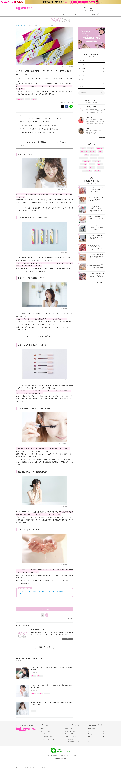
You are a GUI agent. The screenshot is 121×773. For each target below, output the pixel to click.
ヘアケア (81, 75)
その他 (81, 86)
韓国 (86, 154)
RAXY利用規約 (69, 739)
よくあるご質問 (96, 14)
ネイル (81, 79)
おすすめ (91, 148)
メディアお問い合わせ (70, 731)
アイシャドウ (84, 158)
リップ (100, 158)
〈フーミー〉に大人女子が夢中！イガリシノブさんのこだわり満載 (40, 118)
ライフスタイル (87, 170)
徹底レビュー (20, 99)
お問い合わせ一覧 (29, 767)
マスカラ (34, 99)
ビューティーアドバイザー (48, 739)
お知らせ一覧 (68, 728)
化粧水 (99, 164)
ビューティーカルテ (46, 736)
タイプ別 (97, 170)
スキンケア (82, 60)
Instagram (91, 734)
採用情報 (74, 755)
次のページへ (44, 609)
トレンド (93, 158)
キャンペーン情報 (60, 14)
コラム (81, 83)
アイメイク (23, 96)
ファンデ (100, 167)
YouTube (90, 741)
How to (33, 675)
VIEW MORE (101, 138)
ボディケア (82, 72)
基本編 (100, 151)
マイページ (44, 734)
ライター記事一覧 (67, 639)
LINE (89, 736)
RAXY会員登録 (92, 728)
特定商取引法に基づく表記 (72, 741)
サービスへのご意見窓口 (71, 736)
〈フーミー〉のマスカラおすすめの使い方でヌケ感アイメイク (38, 129)
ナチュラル (47, 693)
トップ (25, 14)
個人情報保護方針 (55, 755)
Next (70, 618)
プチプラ (27, 99)
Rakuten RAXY (24, 8)
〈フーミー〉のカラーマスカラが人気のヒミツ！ (34, 122)
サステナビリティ (40, 767)
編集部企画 (99, 148)
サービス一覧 (19, 767)
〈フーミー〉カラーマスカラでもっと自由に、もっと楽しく (38, 132)
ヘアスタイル (86, 161)
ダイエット (83, 167)
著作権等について (65, 755)
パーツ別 (40, 675)
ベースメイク (82, 64)
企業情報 (47, 755)
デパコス (92, 167)
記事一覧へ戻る (44, 647)
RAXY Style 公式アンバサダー (88, 151)
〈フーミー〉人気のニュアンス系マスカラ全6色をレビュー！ (38, 125)
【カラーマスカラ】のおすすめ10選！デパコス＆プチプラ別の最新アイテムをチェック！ (45, 593)
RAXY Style (42, 14)
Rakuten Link (91, 739)
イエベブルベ (97, 161)
